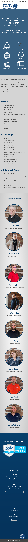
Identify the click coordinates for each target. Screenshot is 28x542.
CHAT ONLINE (21, 49)
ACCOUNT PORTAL (21, 1)
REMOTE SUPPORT (21, 68)
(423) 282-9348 (6, 1)
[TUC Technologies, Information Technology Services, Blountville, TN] (7, 528)
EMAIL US (13, 1)
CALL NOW (21, 58)
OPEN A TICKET (7, 48)
